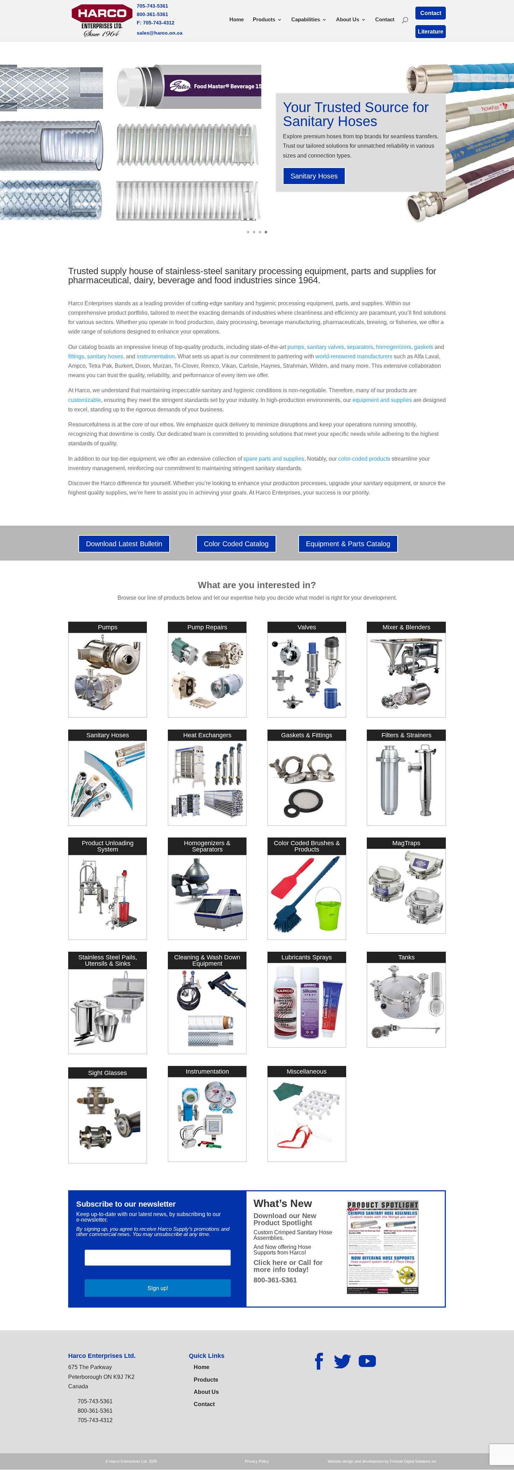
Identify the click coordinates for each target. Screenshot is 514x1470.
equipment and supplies (382, 400)
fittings (76, 356)
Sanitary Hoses (314, 176)
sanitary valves (325, 347)
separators (360, 347)
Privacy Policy (257, 1461)
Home (236, 19)
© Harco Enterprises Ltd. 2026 (131, 1461)
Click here (270, 1262)
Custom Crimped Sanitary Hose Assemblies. (293, 1235)
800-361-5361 (152, 14)
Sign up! (158, 1288)
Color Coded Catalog (236, 544)
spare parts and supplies (273, 459)
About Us (347, 19)
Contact (384, 19)
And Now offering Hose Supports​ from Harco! (282, 1250)
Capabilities (305, 19)
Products (264, 19)
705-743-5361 (152, 6)
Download (270, 1216)
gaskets (423, 347)
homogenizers (393, 347)
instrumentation (156, 356)
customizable (84, 400)
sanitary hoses (105, 356)
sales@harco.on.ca (160, 33)
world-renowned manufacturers (353, 356)
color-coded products (364, 459)
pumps (295, 347)
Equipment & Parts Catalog (348, 544)
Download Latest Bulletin (124, 544)
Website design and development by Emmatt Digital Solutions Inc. (383, 1461)
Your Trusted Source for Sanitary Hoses (356, 114)
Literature (430, 32)
